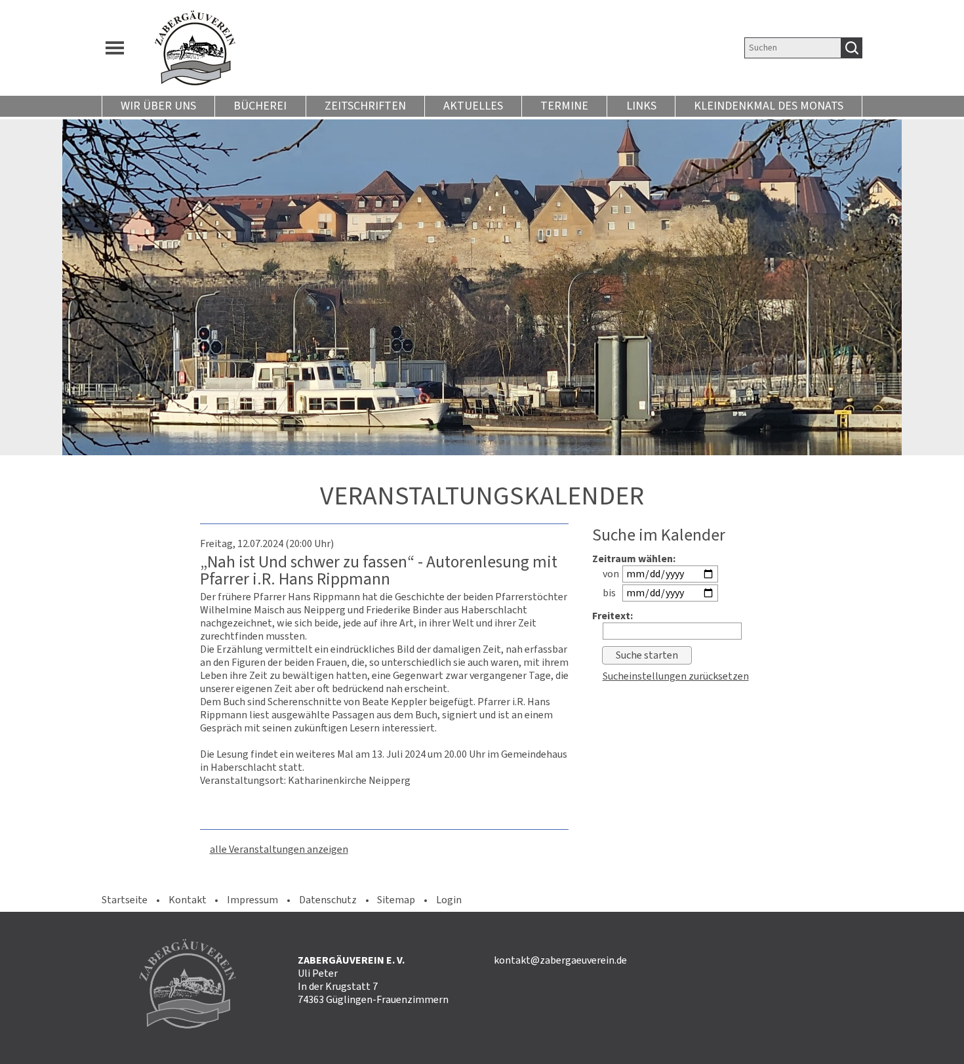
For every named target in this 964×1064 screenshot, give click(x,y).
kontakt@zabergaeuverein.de (560, 960)
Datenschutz (328, 900)
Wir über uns (158, 105)
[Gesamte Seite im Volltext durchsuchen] (851, 47)
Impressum (252, 900)
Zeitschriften (365, 105)
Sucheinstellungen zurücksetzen (676, 676)
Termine (564, 105)
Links (641, 105)
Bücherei (260, 105)
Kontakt (188, 900)
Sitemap (396, 900)
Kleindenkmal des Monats (768, 105)
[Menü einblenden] (115, 48)
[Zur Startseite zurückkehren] (382, 48)
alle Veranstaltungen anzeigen (279, 849)
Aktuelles (473, 105)
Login (449, 900)
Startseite (125, 900)
